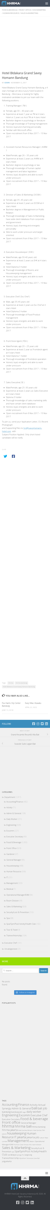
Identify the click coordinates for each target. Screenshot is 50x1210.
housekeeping (16, 1133)
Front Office (25, 10)
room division (36, 1145)
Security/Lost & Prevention (17, 912)
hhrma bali (23, 1126)
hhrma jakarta (10, 1130)
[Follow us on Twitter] (42, 723)
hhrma (10, 683)
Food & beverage (34, 1118)
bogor (24, 1112)
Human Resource (11, 13)
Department (9, 797)
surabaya (12, 1154)
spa (13, 1152)
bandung (6, 1111)
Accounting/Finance (14, 801)
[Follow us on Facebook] (33, 723)
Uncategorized (10, 949)
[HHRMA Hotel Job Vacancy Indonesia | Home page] (14, 3)
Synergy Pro (20, 1155)
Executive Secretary (14, 836)
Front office (11, 1122)
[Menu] (46, 3)
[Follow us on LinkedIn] (46, 723)
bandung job (16, 1112)
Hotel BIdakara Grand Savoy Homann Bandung (19, 687)
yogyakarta (6, 1161)
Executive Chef (10, 943)
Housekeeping (39, 10)
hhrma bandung (21, 683)
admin (7, 83)
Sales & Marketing (29, 13)
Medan (31, 1141)
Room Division (12, 900)
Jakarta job (33, 1137)
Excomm (10, 830)
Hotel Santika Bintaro (25, 1130)
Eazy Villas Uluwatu (33, 703)
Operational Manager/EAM (17, 895)
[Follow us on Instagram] (37, 723)
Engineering (11, 825)
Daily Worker (11, 819)
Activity (9, 807)
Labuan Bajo (44, 1138)
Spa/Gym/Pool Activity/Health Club (21, 924)
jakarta (21, 1137)
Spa (8, 918)
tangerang (28, 1155)
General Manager (13, 860)
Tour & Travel (12, 929)
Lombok (4, 1141)
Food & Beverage (9, 10)
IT (7, 877)
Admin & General (13, 813)
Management (12, 883)
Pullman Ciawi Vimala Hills (23, 1145)
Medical (9, 889)
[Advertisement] (25, 45)
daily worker (34, 1111)
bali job (42, 1108)
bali (34, 1108)
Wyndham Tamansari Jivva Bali (29, 1158)
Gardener (10, 854)
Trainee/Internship (14, 935)
